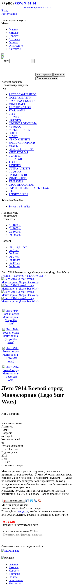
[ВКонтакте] (28, 501)
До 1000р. (15, 225)
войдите (23, 511)
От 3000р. (15, 234)
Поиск (5, 60)
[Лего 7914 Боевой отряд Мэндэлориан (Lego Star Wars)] (20, 282)
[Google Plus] (39, 501)
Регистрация (9, 13)
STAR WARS (35, 275)
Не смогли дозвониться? (37, 7)
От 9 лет (14, 256)
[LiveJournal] (35, 501)
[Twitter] (32, 501)
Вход (4, 10)
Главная (6, 275)
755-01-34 (18, 3)
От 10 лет (14, 259)
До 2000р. (15, 228)
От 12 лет (14, 263)
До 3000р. (15, 231)
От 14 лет (14, 266)
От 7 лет (14, 253)
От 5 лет (14, 250)
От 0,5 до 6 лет (18, 246)
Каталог (19, 275)
